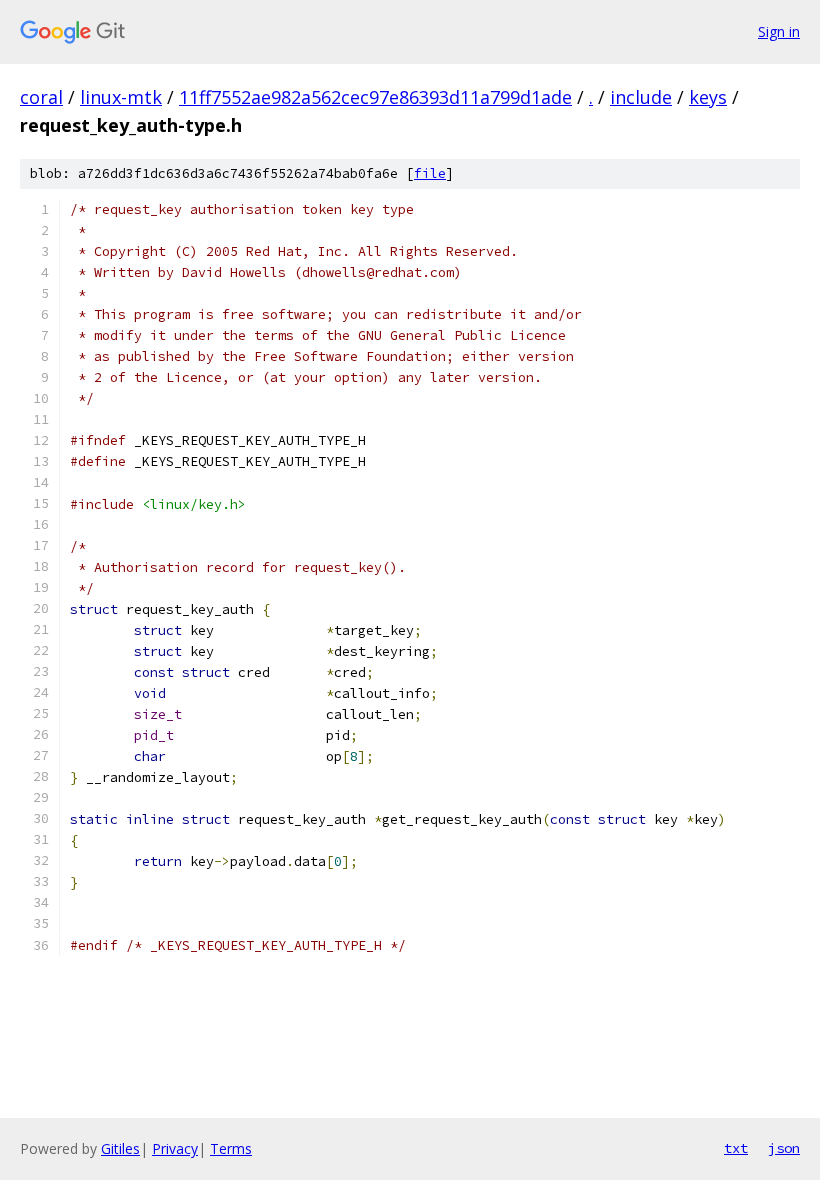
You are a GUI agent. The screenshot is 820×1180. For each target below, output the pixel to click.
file (430, 173)
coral (41, 97)
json (784, 1148)
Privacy (175, 1148)
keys (708, 97)
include (641, 97)
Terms (231, 1148)
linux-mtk (121, 97)
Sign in (779, 31)
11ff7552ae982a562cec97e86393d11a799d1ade (375, 97)
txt (736, 1148)
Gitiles (120, 1148)
